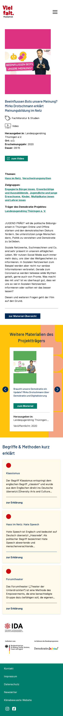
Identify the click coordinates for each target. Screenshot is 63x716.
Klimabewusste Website (18, 700)
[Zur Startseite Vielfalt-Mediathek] (8, 11)
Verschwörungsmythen (36, 178)
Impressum (10, 676)
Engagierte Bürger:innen (20, 189)
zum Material (25, 405)
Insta (7, 709)
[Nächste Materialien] (57, 389)
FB (14, 709)
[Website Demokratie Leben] (45, 647)
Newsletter (10, 692)
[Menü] (55, 13)
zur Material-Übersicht (23, 316)
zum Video (17, 158)
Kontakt (8, 668)
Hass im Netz (13, 178)
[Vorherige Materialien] (5, 389)
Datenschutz (11, 684)
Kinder (26, 196)
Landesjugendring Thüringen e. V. (25, 211)
